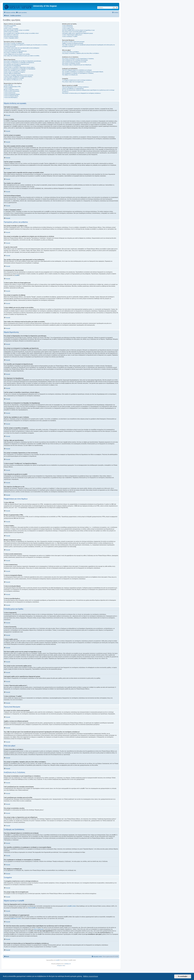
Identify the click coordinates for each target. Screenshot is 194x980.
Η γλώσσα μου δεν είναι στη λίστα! (12, 49)
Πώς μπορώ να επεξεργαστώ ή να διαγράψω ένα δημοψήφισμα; (19, 68)
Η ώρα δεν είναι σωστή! (9, 46)
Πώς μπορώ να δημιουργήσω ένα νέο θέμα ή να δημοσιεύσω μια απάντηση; (22, 61)
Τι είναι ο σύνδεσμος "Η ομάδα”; (70, 36)
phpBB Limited (72, 906)
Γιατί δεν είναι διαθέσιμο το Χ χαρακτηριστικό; (73, 88)
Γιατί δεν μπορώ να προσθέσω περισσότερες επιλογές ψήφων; (19, 67)
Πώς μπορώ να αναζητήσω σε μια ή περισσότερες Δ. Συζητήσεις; (78, 58)
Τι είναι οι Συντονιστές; (67, 27)
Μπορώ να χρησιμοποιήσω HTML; (12, 86)
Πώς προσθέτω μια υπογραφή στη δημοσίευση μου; (16, 64)
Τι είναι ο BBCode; (8, 85)
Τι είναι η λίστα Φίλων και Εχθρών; (70, 51)
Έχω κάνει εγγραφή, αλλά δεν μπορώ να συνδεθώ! (16, 30)
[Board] (18, 6)
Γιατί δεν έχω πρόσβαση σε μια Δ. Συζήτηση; (15, 70)
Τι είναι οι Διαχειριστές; (67, 25)
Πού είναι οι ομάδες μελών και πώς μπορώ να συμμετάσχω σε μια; (78, 30)
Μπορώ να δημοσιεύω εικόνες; (11, 89)
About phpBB (31, 907)
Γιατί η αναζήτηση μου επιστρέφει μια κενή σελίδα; (74, 61)
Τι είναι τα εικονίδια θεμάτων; (11, 97)
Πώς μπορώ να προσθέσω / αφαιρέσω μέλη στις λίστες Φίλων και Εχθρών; (80, 53)
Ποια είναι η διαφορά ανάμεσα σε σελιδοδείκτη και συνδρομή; (77, 70)
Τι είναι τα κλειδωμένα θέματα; (11, 95)
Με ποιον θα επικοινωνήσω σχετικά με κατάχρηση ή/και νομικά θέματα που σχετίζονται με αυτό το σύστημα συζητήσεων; (88, 90)
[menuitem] (21, 12)
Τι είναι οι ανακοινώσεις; (10, 92)
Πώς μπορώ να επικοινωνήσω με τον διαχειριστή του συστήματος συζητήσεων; (81, 93)
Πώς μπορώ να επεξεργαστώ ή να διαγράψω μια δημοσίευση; (19, 62)
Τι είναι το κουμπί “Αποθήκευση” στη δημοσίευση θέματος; (18, 76)
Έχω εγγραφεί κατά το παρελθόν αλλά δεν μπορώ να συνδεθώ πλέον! (21, 33)
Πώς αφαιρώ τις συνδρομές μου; (70, 74)
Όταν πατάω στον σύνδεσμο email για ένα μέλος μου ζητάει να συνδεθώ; (22, 55)
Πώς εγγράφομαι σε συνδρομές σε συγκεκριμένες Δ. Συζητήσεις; (78, 73)
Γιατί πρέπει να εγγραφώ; (10, 25)
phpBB (17, 275)
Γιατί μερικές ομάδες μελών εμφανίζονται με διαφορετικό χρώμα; (77, 33)
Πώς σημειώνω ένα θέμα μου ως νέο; (13, 79)
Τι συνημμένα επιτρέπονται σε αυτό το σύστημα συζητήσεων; (77, 80)
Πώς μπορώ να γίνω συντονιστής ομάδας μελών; (74, 31)
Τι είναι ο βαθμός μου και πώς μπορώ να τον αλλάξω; (17, 54)
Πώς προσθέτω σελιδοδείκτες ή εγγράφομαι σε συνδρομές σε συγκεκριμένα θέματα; (82, 71)
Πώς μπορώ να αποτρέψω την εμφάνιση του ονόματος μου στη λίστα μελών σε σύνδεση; (25, 44)
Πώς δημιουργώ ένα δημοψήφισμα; (12, 65)
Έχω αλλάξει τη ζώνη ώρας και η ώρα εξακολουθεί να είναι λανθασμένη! (21, 48)
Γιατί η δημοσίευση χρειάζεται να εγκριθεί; (14, 78)
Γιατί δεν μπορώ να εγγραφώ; (11, 28)
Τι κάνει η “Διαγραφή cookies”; (11, 38)
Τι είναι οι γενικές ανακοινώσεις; (11, 91)
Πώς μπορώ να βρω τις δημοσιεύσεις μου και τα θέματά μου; (76, 64)
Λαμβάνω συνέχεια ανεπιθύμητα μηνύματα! (72, 43)
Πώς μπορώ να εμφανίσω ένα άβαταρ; (13, 52)
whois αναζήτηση (38, 929)
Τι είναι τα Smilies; (8, 88)
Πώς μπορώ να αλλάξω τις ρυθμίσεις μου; (14, 43)
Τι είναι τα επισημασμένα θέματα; (12, 94)
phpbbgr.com (68, 963)
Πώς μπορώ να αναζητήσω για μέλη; (71, 63)
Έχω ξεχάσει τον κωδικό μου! (11, 34)
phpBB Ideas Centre (15, 918)
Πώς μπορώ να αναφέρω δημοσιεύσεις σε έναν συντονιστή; (18, 75)
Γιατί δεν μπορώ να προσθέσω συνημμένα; (14, 72)
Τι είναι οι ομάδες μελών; (68, 28)
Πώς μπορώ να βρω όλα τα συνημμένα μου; (73, 81)
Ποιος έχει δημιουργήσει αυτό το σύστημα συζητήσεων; (75, 87)
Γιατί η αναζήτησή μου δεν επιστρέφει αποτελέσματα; (75, 60)
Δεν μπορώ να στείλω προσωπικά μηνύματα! (73, 41)
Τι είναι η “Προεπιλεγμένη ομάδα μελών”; (72, 34)
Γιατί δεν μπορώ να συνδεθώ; (11, 31)
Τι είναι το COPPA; (8, 27)
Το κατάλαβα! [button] (182, 976)
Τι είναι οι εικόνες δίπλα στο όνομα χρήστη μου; (15, 51)
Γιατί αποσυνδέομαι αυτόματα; (11, 36)
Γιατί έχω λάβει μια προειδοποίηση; (12, 73)
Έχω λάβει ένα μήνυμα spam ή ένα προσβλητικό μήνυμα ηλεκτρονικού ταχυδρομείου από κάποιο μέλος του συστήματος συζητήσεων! (88, 45)
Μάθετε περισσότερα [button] (90, 976)
